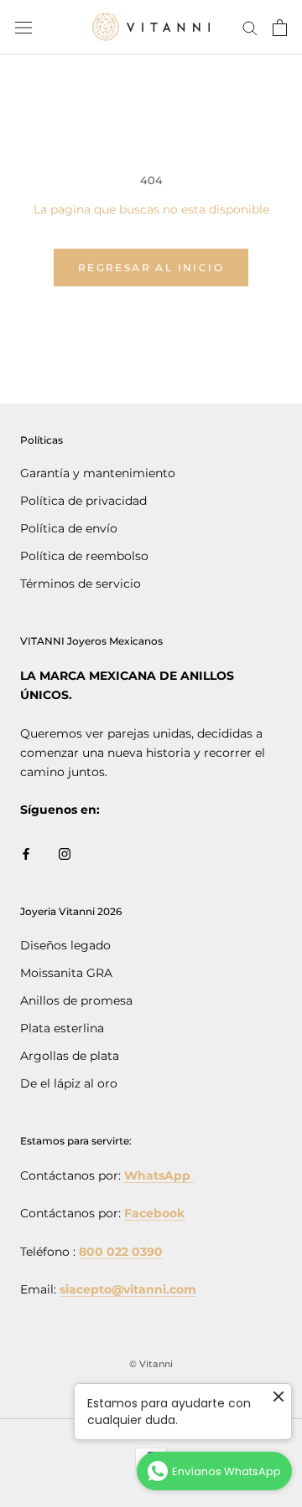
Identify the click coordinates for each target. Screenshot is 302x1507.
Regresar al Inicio (151, 267)
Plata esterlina (62, 1028)
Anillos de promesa (76, 1000)
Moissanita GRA (66, 972)
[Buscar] (250, 27)
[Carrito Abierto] (280, 27)
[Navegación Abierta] (23, 27)
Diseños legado (65, 945)
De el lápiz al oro (68, 1083)
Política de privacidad (83, 500)
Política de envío (68, 528)
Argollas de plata (69, 1055)
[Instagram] (64, 853)
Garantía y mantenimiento (97, 473)
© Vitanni (151, 1364)
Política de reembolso (84, 555)
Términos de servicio (80, 583)
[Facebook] (26, 853)
